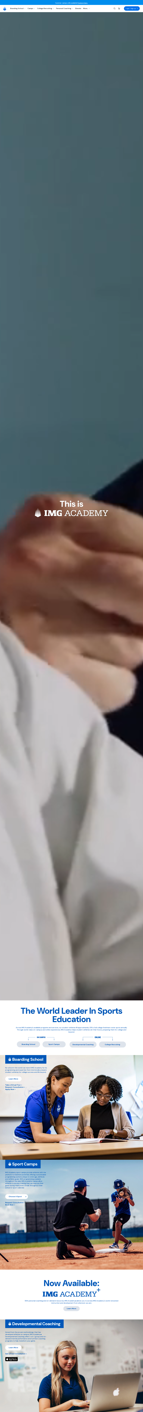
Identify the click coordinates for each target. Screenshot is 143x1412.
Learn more (13, 1079)
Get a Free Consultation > (16, 1354)
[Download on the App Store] (11, 1359)
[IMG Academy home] (5, 8)
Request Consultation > (15, 1087)
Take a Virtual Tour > (13, 1085)
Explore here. (83, 2)
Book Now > (10, 1205)
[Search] (114, 8)
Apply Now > (10, 1089)
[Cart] (119, 8)
